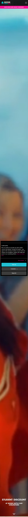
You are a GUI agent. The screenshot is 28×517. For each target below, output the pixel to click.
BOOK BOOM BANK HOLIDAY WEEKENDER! (14, 7)
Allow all (14, 264)
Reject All (14, 273)
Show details (21, 260)
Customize (13, 268)
